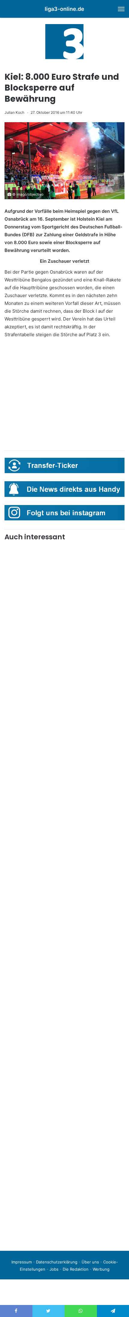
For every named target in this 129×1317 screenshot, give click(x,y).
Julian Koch (14, 112)
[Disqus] (64, 1161)
